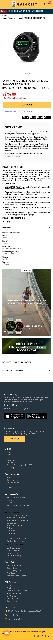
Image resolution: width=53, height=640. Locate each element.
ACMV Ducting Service (14, 593)
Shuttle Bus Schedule (14, 483)
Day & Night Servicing (14, 556)
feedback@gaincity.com (16, 619)
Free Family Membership (15, 536)
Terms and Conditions (14, 157)
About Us (10, 452)
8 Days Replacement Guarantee (17, 520)
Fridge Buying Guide (13, 573)
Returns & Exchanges (12, 370)
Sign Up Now (14, 439)
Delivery (9, 500)
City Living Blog (12, 468)
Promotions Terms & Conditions (18, 505)
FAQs (9, 478)
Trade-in (9, 528)
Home (4, 16)
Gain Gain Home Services (15, 541)
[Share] (49, 117)
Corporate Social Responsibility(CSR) (19, 465)
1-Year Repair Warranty (14, 550)
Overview (6, 227)
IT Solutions (11, 588)
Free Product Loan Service (15, 526)
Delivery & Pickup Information (16, 362)
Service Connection (12, 512)
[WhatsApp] (34, 117)
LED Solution (11, 596)
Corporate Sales (12, 601)
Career (9, 455)
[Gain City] (24, 4)
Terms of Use (11, 463)
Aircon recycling (12, 598)
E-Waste (9, 503)
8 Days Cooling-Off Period (16, 518)
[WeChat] (38, 117)
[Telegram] (41, 117)
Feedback (10, 488)
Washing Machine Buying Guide (17, 576)
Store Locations (12, 480)
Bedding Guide (12, 568)
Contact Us (10, 485)
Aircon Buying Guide (14, 565)
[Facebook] (24, 117)
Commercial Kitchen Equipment (17, 591)
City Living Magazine (14, 571)
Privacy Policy (11, 460)
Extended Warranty (13, 531)
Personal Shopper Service (15, 533)
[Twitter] (27, 117)
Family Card (11, 457)
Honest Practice (12, 553)
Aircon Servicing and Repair (16, 498)
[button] (21, 74)
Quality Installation (13, 548)
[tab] (26, 227)
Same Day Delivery (13, 523)
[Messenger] (31, 117)
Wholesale (10, 586)
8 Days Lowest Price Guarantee (17, 515)
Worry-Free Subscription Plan (17, 538)
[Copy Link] (45, 117)
